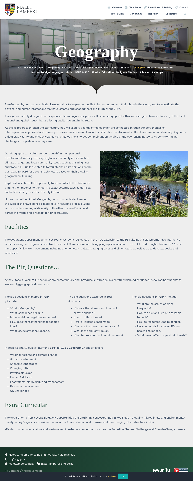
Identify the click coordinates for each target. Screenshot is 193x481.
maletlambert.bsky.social (57, 463)
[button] (185, 14)
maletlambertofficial (21, 463)
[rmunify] (161, 469)
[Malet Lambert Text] (21, 4)
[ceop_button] (181, 469)
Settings (111, 476)
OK (123, 476)
